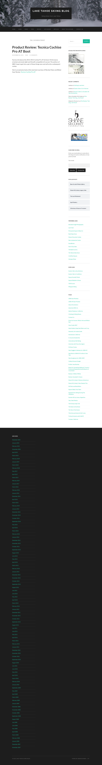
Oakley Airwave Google (74, 361)
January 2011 (15, 647)
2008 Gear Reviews (73, 298)
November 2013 (16, 543)
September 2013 (16, 549)
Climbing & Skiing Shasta (74, 314)
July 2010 (14, 666)
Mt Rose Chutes (72, 347)
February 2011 (16, 644)
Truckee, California (73, 419)
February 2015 (16, 505)
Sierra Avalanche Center (74, 240)
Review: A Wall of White (74, 373)
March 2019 (15, 455)
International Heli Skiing (74, 341)
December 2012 (16, 574)
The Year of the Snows (74, 410)
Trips (32, 29)
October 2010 (15, 656)
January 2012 (15, 609)
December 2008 (16, 706)
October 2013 (15, 546)
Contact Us (79, 29)
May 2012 (14, 596)
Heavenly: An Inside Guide (75, 331)
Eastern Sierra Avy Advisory (75, 271)
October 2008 (15, 713)
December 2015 (16, 496)
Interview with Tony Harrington (76, 344)
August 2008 (15, 719)
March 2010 (15, 678)
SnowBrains (71, 243)
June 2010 (15, 669)
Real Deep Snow (72, 234)
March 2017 (15, 477)
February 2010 (16, 681)
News (20, 29)
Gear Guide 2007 (72, 325)
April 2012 (15, 600)
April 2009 (15, 694)
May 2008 (14, 728)
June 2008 (15, 725)
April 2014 (15, 527)
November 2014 (16, 515)
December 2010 (16, 650)
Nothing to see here (79, 85)
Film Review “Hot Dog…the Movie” (77, 97)
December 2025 (16, 439)
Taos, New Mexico (73, 400)
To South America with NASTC (76, 416)
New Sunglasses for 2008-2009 (76, 358)
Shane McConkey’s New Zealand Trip (77, 383)
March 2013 (15, 565)
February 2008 (16, 738)
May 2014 (14, 524)
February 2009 (16, 700)
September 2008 (16, 716)
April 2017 (15, 474)
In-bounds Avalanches (74, 337)
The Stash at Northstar (74, 406)
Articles (56, 29)
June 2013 (15, 556)
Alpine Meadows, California (75, 311)
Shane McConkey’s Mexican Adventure (78, 380)
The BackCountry (72, 249)
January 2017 (15, 483)
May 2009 (14, 691)
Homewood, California (74, 334)
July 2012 (14, 590)
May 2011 (14, 634)
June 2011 (15, 631)
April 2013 (15, 562)
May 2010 (14, 672)
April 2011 (15, 637)
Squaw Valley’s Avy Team (74, 389)
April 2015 (15, 499)
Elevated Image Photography (75, 224)
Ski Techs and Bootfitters (74, 386)
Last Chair (71, 227)
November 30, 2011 (18, 55)
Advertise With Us (73, 308)
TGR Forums (71, 283)
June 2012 (15, 593)
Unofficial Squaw (72, 256)
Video (26, 29)
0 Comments (33, 55)
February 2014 (16, 534)
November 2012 (16, 578)
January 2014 (15, 537)
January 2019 (15, 461)
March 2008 (15, 735)
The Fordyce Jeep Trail (74, 403)
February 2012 (16, 606)
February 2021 (16, 446)
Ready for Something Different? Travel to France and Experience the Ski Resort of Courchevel (78, 369)
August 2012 (15, 587)
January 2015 (15, 509)
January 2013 (15, 571)
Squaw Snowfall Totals (74, 277)
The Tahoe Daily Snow (74, 252)
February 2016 (16, 490)
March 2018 (15, 465)
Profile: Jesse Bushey (73, 364)
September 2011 (16, 622)
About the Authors (67, 29)
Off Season (47, 29)
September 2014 (16, 521)
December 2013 (16, 540)
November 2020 (16, 449)
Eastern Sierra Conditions (75, 274)
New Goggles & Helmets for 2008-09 (77, 350)
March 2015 (15, 502)
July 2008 (14, 722)
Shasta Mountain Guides (74, 237)
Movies (39, 29)
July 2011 (14, 628)
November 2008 (16, 709)
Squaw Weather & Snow (74, 280)
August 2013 (15, 553)
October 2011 (15, 618)
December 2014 (16, 512)
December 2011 (16, 612)
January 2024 (15, 443)
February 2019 (16, 458)
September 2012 (16, 584)
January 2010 (15, 684)
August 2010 (15, 662)
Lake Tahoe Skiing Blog (51, 11)
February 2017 (16, 480)
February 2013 (16, 568)
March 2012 (15, 603)
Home (13, 29)
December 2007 (16, 744)
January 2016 (15, 493)
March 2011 (15, 640)
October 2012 (15, 581)
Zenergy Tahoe (72, 259)
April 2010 (15, 675)
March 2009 (15, 697)
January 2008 (15, 741)
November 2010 (16, 653)
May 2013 (14, 559)
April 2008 (15, 731)
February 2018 (16, 468)
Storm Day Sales (72, 246)
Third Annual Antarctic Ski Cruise (76, 413)
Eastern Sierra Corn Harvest (81, 88)
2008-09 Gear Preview (74, 301)
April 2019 (15, 452)
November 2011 (16, 615)
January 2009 (15, 703)
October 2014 (15, 518)
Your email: (71, 160)
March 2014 (15, 531)
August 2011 (15, 625)
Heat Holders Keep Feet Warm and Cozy (78, 328)
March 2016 (15, 487)
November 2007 (16, 747)
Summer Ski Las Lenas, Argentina (76, 397)
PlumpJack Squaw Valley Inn (75, 231)
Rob (26, 55)
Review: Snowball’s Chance (75, 377)
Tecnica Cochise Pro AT (28, 72)
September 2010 (16, 659)
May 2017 (14, 471)
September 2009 (16, 687)
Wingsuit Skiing (72, 286)
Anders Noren (82, 758)
